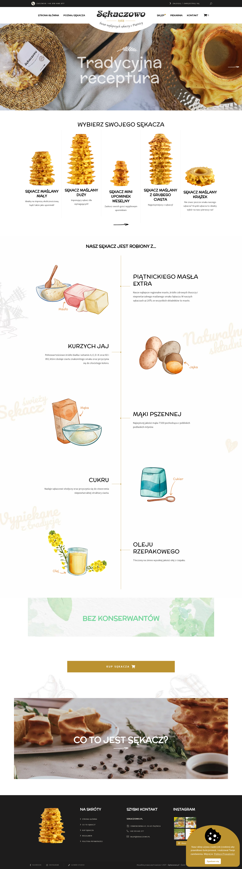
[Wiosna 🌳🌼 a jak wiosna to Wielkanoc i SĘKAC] (179, 834)
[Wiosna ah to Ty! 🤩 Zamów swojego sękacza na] (191, 822)
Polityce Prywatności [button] (224, 854)
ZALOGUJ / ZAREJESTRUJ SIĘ (186, 3)
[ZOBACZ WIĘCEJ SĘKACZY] (121, 225)
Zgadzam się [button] (213, 861)
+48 (56, 3)
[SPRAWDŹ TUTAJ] (121, 749)
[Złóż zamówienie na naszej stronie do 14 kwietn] (179, 822)
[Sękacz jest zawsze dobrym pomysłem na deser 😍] (202, 822)
